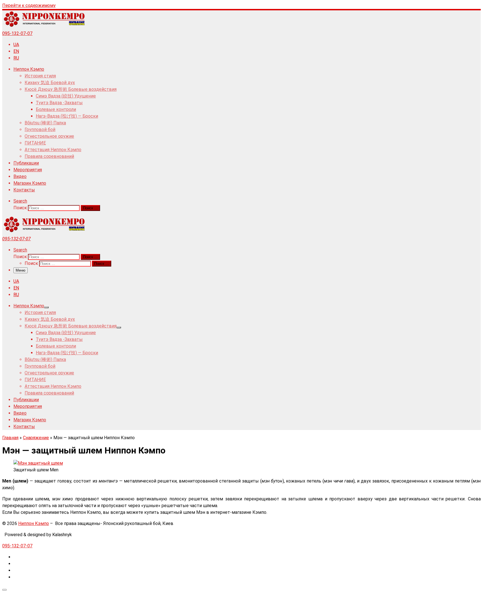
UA (16, 44)
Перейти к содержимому (29, 5)
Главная (10, 437)
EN (16, 51)
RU (16, 58)
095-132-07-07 (17, 33)
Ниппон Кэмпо (33, 523)
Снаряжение (36, 437)
